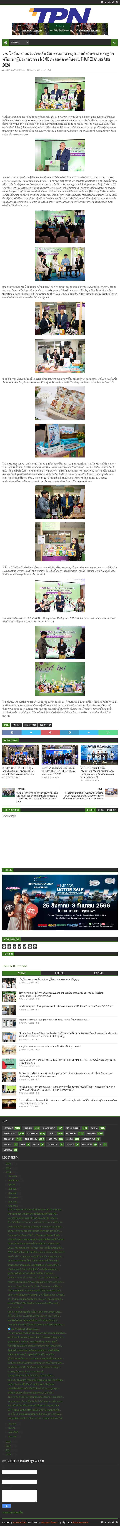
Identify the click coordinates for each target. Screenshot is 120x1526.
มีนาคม (12, 1428)
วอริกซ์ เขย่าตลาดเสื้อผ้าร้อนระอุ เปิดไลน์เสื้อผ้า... (31, 1375)
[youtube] (109, 2)
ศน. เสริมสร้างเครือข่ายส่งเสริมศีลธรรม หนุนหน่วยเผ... (34, 1405)
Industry (52, 1139)
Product (8, 1145)
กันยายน (12, 1189)
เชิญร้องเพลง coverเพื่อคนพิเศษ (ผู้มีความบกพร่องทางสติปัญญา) (49, 979)
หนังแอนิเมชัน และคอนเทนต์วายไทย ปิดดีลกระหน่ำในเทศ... (36, 1239)
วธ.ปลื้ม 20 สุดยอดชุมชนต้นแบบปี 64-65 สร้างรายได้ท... (35, 1414)
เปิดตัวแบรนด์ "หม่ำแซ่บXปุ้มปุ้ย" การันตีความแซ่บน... (33, 1269)
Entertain (71, 1134)
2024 (8, 1172)
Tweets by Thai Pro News (14, 966)
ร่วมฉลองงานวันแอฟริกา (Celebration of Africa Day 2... (34, 1265)
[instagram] (116, 2)
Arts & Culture (73, 1128)
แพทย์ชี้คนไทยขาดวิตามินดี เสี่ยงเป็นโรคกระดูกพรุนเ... (34, 1388)
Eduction (87, 1145)
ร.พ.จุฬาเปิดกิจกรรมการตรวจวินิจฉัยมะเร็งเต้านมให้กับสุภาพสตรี (50, 1046)
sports (52, 1134)
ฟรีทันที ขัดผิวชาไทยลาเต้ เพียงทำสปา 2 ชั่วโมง (30, 1392)
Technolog (52, 1145)
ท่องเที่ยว (69, 1139)
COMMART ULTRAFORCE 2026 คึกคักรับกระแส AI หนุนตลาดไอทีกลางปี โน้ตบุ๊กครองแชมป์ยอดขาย (18, 771)
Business (16, 725)
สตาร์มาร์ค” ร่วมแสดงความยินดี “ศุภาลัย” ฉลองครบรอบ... (35, 1256)
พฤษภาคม (13, 1206)
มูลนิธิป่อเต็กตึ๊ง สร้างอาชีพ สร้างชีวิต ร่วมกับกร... (31, 1273)
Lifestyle (8, 1128)
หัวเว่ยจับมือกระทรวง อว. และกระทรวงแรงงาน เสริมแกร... (36, 1222)
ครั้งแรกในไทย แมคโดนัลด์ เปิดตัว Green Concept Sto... (34, 1316)
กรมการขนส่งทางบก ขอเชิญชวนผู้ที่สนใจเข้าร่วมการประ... (36, 1282)
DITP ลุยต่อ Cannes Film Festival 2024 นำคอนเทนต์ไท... (34, 1410)
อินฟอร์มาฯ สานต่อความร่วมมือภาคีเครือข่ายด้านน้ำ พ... (35, 1231)
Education (9, 1139)
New (23, 1145)
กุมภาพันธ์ (13, 1432)
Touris (70, 1145)
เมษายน (12, 1423)
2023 (8, 1441)
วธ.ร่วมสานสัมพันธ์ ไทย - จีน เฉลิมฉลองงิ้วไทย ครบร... (34, 1260)
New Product (30, 725)
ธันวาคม (12, 1176)
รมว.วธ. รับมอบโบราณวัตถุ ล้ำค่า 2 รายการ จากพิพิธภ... (35, 1286)
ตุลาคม (12, 1184)
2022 (8, 1446)
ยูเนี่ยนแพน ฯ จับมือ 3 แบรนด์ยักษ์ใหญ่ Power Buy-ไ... (33, 1341)
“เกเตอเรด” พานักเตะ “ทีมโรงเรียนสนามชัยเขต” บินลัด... (35, 1235)
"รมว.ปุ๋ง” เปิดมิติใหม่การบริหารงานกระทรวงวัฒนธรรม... (35, 1346)
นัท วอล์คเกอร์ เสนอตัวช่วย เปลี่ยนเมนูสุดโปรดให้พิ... (33, 1214)
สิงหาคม (12, 1193)
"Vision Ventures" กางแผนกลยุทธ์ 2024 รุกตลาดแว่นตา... (35, 1290)
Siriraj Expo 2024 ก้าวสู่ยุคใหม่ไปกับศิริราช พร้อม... (32, 1354)
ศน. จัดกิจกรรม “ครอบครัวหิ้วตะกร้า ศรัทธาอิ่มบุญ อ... (33, 1320)
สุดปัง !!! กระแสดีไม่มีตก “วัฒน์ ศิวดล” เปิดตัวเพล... (32, 1384)
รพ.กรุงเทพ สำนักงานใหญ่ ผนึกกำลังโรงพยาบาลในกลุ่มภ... (36, 1397)
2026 (8, 1163)
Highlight (32, 1134)
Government (49, 1128)
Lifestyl (8, 1150)
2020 (8, 1454)
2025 (8, 1168)
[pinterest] (113, 2)
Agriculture (88, 1139)
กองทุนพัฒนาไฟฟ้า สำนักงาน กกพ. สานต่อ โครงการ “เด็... (36, 1418)
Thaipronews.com (80, 1522)
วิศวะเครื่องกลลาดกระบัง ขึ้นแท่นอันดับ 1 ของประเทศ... (34, 1243)
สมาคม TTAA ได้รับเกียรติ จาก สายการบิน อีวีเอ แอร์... (34, 1303)
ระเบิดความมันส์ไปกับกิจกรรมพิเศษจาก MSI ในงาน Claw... (36, 1363)
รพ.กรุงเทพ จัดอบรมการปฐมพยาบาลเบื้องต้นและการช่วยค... (36, 1295)
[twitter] (105, 2)
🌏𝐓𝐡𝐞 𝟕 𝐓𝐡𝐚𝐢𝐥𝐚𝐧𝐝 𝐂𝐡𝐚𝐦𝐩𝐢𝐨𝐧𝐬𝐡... (24, 1329)
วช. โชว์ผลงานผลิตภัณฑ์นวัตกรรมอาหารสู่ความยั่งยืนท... (35, 1299)
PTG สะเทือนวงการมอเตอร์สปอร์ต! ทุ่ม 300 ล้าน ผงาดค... (35, 1209)
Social (94, 1128)
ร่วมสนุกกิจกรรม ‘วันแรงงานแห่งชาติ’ (25, 1371)
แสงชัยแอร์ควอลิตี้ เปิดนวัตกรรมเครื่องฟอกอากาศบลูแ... (34, 1367)
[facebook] (101, 2)
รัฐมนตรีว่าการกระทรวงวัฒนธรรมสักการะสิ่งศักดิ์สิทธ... (34, 1350)
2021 (8, 1450)
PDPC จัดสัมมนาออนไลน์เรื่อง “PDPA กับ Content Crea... (35, 1312)
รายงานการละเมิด (12, 1512)
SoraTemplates (19, 1522)
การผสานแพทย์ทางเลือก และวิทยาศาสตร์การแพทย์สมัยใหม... (37, 1333)
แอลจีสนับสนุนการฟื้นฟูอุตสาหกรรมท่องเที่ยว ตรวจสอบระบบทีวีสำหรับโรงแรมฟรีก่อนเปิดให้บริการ (66, 1006)
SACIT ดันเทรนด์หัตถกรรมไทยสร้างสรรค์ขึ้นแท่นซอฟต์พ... (36, 1248)
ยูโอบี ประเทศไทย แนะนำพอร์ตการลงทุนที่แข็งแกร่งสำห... (35, 1358)
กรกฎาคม (13, 1197)
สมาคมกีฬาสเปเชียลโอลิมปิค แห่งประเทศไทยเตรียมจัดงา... (36, 1324)
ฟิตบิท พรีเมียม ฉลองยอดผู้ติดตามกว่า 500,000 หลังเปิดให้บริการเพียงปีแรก (54, 1019)
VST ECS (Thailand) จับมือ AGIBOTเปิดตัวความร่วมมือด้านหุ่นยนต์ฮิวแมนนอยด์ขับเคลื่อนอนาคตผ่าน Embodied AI (97, 772)
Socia (36, 1145)
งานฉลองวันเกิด (15, 1307)
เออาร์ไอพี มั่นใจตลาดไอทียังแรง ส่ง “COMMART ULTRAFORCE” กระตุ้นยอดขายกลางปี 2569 (58, 771)
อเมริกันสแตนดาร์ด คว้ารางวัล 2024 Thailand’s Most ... (34, 1277)
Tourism (91, 1134)
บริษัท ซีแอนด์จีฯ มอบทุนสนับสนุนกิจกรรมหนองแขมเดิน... (35, 1226)
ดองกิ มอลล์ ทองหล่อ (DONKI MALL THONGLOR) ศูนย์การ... (36, 1337)
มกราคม (12, 1436)
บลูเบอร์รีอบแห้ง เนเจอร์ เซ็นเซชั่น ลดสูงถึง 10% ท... (33, 1218)
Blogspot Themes (49, 1522)
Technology (45, 725)
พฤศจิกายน (14, 1180)
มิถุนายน (12, 1201)
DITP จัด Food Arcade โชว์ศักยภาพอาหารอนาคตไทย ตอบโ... (37, 1252)
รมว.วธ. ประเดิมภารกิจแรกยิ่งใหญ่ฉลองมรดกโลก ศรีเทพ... (36, 1380)
